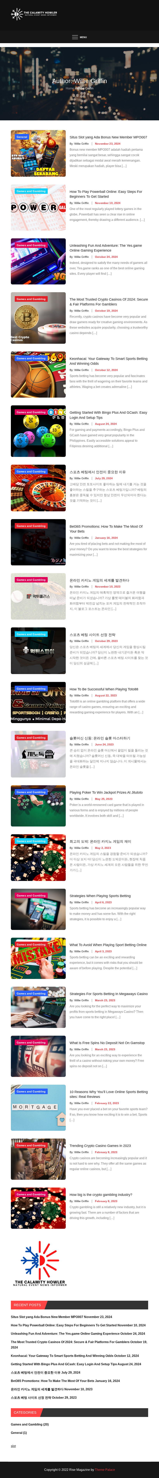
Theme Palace (105, 1469)
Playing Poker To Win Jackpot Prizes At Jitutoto (106, 792)
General (22, 136)
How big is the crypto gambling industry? (101, 1195)
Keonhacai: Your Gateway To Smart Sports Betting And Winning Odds (109, 361)
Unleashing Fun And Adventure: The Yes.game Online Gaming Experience (106, 248)
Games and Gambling (31, 191)
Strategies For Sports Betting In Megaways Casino (109, 994)
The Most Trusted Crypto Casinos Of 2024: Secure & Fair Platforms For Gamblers (109, 301)
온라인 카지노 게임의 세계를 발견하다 (99, 580)
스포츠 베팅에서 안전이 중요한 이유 (98, 472)
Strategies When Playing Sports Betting (100, 896)
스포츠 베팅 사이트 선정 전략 (92, 635)
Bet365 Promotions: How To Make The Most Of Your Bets (106, 528)
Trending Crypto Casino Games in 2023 (100, 1146)
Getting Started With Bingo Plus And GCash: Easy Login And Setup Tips (108, 415)
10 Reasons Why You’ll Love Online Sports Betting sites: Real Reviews (109, 1094)
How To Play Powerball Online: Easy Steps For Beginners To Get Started (106, 194)
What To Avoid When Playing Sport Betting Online (108, 945)
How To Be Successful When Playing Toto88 (104, 689)
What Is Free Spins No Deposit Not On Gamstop (107, 1043)
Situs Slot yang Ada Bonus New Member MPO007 (108, 137)
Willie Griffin (81, 143)
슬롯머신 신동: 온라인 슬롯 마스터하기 (100, 738)
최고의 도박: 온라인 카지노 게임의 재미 (100, 841)
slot (13, 1446)
